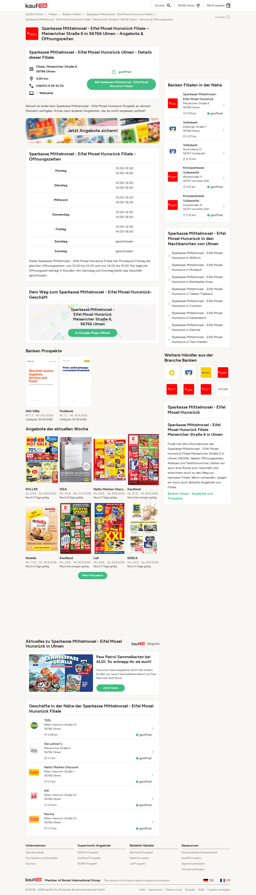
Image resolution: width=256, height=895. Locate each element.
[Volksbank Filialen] (189, 372)
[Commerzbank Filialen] (171, 372)
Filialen (53, 14)
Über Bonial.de (35, 852)
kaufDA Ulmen (35, 14)
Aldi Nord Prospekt (141, 852)
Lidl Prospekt (138, 863)
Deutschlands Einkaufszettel (199, 852)
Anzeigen (220, 17)
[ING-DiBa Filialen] (223, 389)
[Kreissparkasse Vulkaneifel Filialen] (223, 372)
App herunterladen (193, 863)
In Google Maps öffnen (92, 333)
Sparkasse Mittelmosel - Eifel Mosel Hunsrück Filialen (119, 14)
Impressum (155, 889)
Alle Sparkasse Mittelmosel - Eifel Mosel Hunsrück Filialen (121, 84)
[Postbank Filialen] (206, 372)
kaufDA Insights (191, 858)
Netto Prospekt (139, 858)
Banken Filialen (72, 14)
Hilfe (142, 889)
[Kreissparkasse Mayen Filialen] (171, 389)
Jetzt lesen (110, 688)
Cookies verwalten (218, 889)
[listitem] (42, 389)
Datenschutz (174, 889)
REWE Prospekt (87, 863)
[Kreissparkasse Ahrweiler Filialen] (206, 389)
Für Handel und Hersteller (42, 858)
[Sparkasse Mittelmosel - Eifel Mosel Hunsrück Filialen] (189, 389)
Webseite (46, 93)
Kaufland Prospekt (89, 858)
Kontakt (190, 889)
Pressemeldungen (193, 869)
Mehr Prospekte (92, 575)
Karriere (31, 863)
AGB (201, 889)
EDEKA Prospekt (88, 852)
